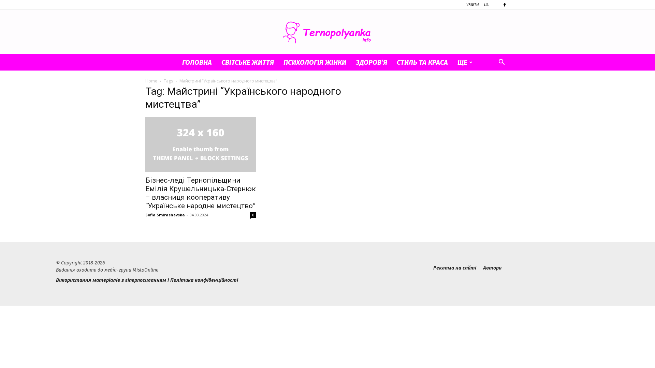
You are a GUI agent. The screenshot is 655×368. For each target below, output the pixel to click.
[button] (501, 63)
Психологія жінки (314, 62)
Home (151, 81)
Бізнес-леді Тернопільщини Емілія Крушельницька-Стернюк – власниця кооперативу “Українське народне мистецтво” (200, 193)
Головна (197, 62)
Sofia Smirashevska (165, 214)
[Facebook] (504, 5)
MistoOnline (145, 270)
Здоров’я (371, 62)
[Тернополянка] (327, 32)
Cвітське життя (247, 62)
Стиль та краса (422, 62)
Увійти (472, 5)
